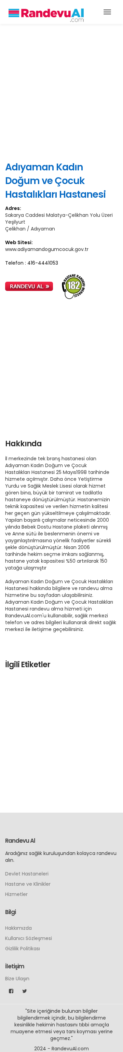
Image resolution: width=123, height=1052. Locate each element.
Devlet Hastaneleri (27, 873)
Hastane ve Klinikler (28, 884)
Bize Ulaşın (17, 978)
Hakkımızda (18, 928)
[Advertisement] (61, 92)
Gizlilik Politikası (22, 948)
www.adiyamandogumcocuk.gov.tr (46, 249)
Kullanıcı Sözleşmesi (28, 938)
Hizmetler (16, 894)
